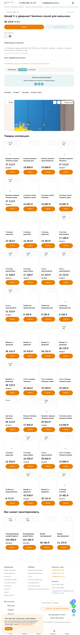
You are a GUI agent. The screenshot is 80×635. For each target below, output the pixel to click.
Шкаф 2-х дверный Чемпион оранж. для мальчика (48, 345)
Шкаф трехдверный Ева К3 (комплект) (45, 537)
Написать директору (35, 580)
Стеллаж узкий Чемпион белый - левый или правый (65, 419)
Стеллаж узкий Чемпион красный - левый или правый (48, 198)
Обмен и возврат (10, 570)
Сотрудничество (33, 583)
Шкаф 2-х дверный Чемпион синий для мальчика (12, 345)
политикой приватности (25, 624)
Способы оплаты (10, 583)
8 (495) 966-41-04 (27, 3)
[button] (38, 129)
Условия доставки (10, 580)
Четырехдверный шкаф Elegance (13, 535)
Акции (6, 592)
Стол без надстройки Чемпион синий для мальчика (65, 235)
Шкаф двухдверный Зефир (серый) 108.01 (63, 537)
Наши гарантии (9, 573)
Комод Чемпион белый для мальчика (29, 418)
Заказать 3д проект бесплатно (38, 589)
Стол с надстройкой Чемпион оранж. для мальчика (12, 308)
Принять (8, 629)
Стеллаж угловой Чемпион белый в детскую (65, 492)
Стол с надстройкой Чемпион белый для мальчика (47, 456)
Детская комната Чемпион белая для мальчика (12, 419)
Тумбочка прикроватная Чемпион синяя (29, 307)
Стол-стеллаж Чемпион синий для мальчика (47, 381)
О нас (30, 576)
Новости (7, 589)
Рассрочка (7, 586)
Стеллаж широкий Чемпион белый (12, 455)
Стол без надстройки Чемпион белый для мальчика (29, 456)
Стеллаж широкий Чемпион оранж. (48, 234)
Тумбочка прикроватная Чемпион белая (12, 491)
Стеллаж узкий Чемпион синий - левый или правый (30, 198)
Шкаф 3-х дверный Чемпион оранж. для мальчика (12, 382)
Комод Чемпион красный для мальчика (29, 160)
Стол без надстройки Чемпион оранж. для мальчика (30, 272)
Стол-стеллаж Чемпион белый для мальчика (65, 455)
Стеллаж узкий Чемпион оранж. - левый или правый (65, 198)
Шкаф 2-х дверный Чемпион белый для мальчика (29, 345)
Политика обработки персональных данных (55, 622)
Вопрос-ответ (9, 595)
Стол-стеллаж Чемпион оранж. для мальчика (65, 381)
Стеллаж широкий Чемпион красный (27, 235)
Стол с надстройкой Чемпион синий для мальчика (47, 272)
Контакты (7, 576)
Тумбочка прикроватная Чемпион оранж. (48, 307)
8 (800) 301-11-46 (58, 573)
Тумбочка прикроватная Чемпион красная (65, 308)
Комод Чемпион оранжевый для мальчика (47, 160)
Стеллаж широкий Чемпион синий (12, 234)
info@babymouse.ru (50, 3)
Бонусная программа (35, 573)
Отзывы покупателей (35, 570)
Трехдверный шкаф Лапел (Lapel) (28, 536)
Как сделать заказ (34, 586)
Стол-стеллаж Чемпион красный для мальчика (29, 382)
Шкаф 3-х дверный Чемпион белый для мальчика (29, 492)
